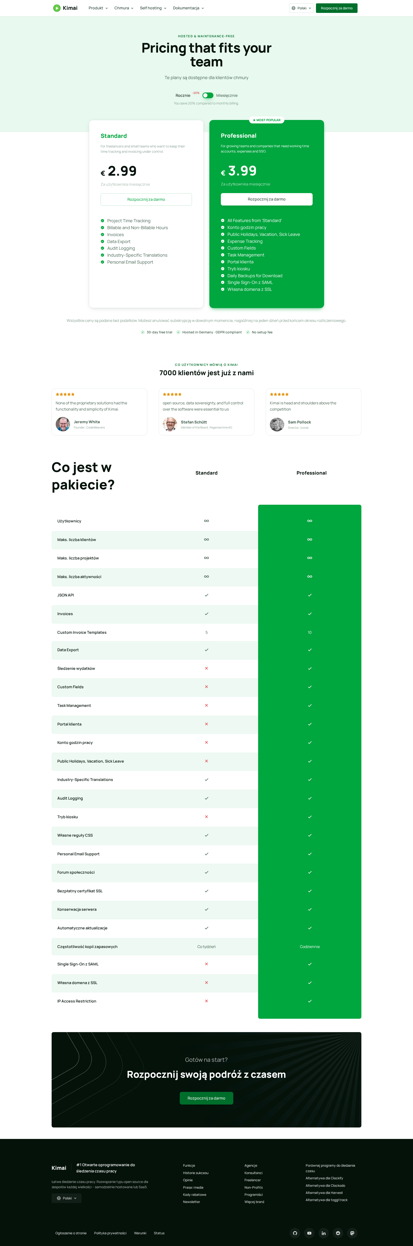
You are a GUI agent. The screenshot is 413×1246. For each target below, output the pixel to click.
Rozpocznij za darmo (337, 8)
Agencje (251, 1165)
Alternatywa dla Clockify (324, 1178)
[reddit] (338, 1233)
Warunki (140, 1233)
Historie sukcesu (195, 1172)
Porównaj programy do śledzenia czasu (330, 1168)
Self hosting (151, 8)
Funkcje (189, 1165)
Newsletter (191, 1201)
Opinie (188, 1180)
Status (159, 1233)
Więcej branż (254, 1201)
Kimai (70, 7)
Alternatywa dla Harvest (324, 1192)
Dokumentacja (186, 8)
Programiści (254, 1194)
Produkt (96, 8)
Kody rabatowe (194, 1194)
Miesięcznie (227, 95)
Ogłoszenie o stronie (71, 1233)
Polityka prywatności (110, 1233)
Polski (302, 8)
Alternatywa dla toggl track (327, 1199)
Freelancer (253, 1180)
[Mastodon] (352, 1233)
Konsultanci (253, 1172)
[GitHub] (295, 1233)
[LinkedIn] (323, 1233)
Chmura (121, 8)
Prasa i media (193, 1187)
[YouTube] (309, 1233)
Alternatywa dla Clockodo (325, 1185)
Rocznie (188, 95)
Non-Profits (254, 1187)
